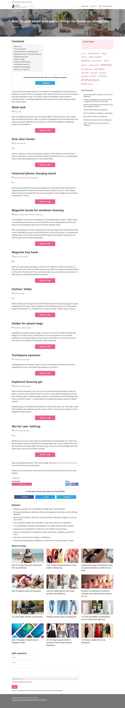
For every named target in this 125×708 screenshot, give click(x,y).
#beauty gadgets (95, 57)
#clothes (85, 60)
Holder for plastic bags (22, 62)
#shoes (93, 76)
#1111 (83, 53)
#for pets (93, 73)
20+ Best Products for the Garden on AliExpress (32, 537)
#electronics (94, 65)
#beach (84, 57)
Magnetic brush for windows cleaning (27, 54)
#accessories (94, 53)
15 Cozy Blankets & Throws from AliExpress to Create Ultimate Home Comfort (44, 526)
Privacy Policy (43, 690)
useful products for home (67, 463)
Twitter (46, 497)
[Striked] (20, 667)
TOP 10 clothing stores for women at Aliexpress (96, 124)
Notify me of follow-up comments (23, 682)
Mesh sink (17, 46)
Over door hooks (20, 49)
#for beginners (87, 69)
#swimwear (102, 76)
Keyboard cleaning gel (22, 67)
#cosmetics (97, 60)
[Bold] (13, 667)
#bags (104, 53)
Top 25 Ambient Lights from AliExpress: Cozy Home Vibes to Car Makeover (42, 523)
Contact (29, 2)
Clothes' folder (19, 59)
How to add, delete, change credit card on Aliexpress (98, 95)
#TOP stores (87, 84)
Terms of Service (54, 690)
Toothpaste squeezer (21, 64)
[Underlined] (17, 667)
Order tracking (16, 2)
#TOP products (90, 80)
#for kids (85, 72)
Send (14, 687)
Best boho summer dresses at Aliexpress (98, 120)
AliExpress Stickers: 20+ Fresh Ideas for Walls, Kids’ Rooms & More (39, 509)
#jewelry (102, 73)
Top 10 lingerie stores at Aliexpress (96, 110)
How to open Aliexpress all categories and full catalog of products (98, 105)
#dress (84, 65)
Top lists (93, 6)
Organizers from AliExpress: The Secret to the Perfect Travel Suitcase (40, 529)
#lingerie (85, 76)
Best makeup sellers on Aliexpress (95, 116)
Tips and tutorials (105, 6)
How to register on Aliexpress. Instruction (98, 113)
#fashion (106, 65)
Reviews (85, 6)
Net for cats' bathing (21, 69)
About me (23, 2)
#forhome (16, 478)
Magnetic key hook (21, 57)
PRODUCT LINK (45, 130)
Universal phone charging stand (25, 51)
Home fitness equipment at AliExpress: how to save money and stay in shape (43, 540)
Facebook (24, 497)
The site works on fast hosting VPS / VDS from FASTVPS (29, 700)
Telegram (45, 83)
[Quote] (22, 667)
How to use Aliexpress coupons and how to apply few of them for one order (98, 100)
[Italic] (15, 667)
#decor (106, 60)
